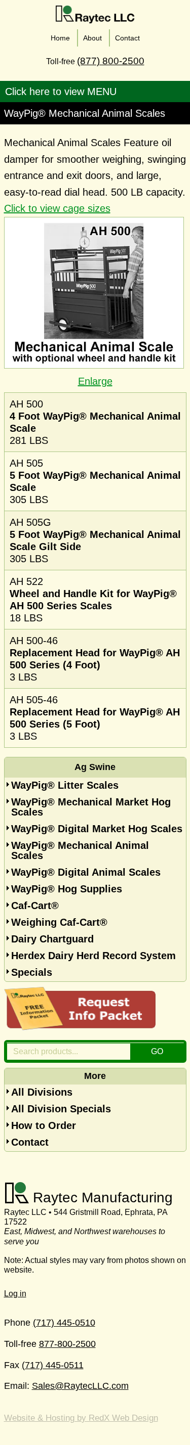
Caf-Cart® (35, 905)
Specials (31, 972)
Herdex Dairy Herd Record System (93, 955)
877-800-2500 (67, 1344)
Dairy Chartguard (52, 938)
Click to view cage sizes (57, 208)
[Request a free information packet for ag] (80, 1026)
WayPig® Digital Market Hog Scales (96, 828)
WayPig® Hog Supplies (66, 888)
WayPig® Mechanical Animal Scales (80, 850)
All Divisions (41, 1092)
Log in (15, 1293)
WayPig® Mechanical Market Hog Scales (91, 807)
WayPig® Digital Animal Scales (86, 872)
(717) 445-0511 (53, 1365)
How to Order (43, 1125)
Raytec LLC (95, 14)
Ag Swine (95, 767)
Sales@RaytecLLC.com (80, 1386)
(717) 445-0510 (64, 1323)
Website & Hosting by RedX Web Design (81, 1418)
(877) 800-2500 (110, 61)
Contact (30, 1142)
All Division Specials (61, 1108)
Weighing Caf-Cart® (59, 922)
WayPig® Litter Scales (65, 785)
